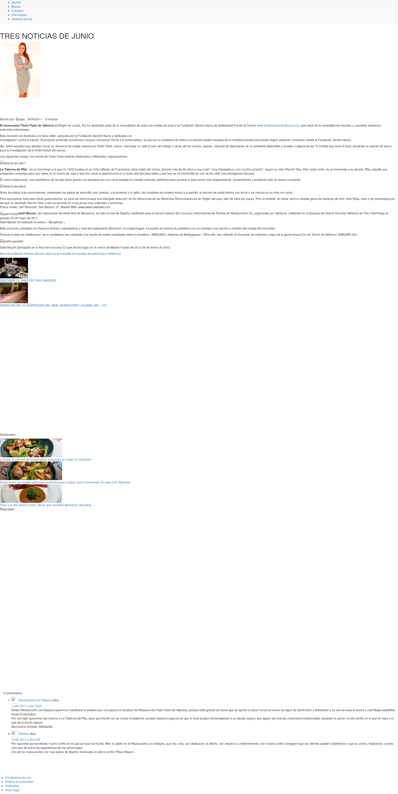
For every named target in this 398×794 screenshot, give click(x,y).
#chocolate (64, 253)
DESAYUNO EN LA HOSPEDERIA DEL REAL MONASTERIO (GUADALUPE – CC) (53, 305)
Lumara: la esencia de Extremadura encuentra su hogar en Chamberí (46, 459)
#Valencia (114, 253)
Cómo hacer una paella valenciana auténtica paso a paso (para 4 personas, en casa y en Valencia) (65, 482)
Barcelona (6, 253)
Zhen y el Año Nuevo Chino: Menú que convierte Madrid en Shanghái (45, 505)
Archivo (16, 2)
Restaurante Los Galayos (35, 700)
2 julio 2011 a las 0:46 (25, 739)
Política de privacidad (19, 782)
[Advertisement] (101, 107)
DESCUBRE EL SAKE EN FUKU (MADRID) (28, 280)
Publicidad (12, 786)
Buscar (16, 6)
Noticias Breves (34, 253)
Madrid (18, 253)
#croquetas (79, 253)
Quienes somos (22, 19)
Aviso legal (12, 790)
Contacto (17, 10)
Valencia (50, 253)
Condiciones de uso (18, 777)
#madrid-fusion (97, 253)
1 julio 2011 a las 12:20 (26, 706)
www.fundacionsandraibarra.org (277, 125)
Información (19, 15)
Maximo (24, 733)
